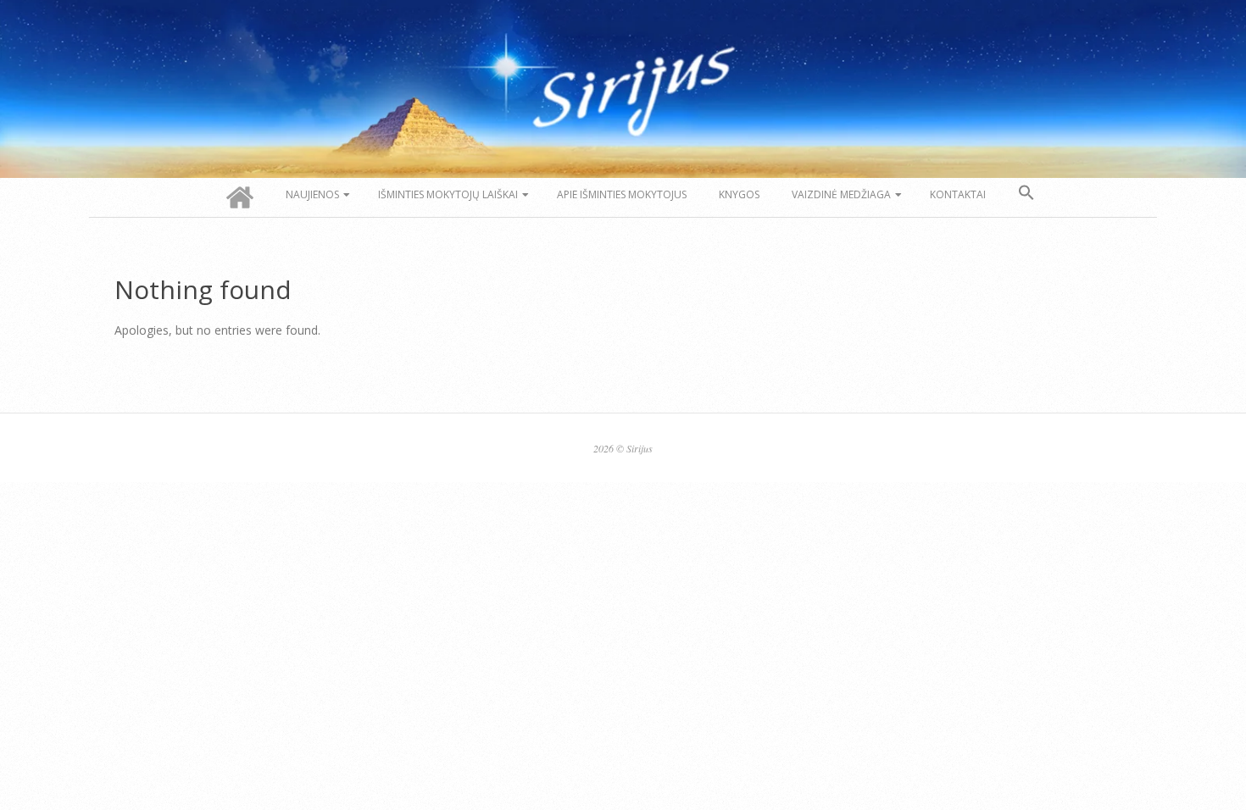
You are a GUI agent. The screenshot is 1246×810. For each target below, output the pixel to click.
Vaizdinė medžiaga (841, 194)
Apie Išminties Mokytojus (622, 194)
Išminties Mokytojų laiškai (448, 194)
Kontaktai (958, 194)
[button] (1026, 193)
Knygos (739, 194)
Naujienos (312, 194)
